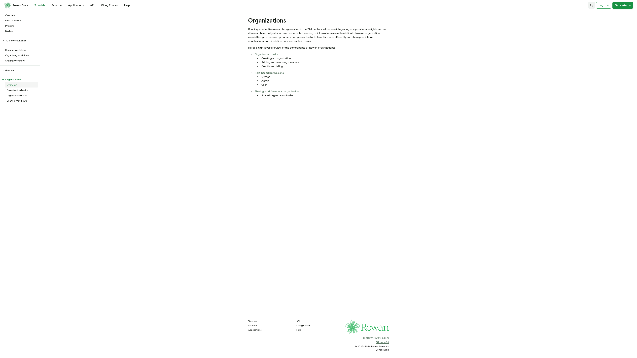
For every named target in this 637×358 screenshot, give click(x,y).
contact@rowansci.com (376, 337)
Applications (76, 5)
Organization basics (267, 54)
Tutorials (40, 5)
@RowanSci (382, 342)
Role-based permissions (269, 72)
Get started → (623, 5)
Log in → (604, 5)
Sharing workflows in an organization (277, 91)
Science (57, 5)
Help (127, 5)
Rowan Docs (20, 5)
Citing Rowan (109, 5)
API (92, 5)
